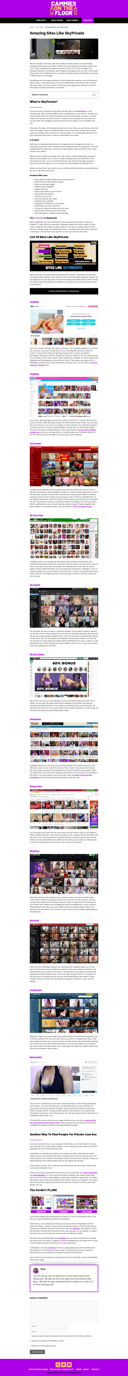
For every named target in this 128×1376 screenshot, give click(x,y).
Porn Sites (40, 20)
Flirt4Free (34, 851)
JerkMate (34, 302)
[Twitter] (63, 1364)
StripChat (34, 920)
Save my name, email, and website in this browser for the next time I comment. (62, 1336)
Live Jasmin (35, 443)
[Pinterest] (69, 1364)
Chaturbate (35, 719)
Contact (95, 1369)
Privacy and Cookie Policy (62, 1369)
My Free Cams (36, 515)
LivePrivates (36, 990)
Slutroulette (36, 1057)
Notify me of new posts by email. (43, 1346)
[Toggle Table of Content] (93, 94)
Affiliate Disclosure (38, 1369)
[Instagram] (58, 1364)
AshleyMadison (39, 1175)
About (86, 1369)
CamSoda (34, 374)
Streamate (35, 585)
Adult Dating (57, 20)
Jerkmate (76, 1228)
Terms (78, 1369)
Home (32, 27)
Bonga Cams (36, 786)
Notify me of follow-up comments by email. (47, 1341)
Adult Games (72, 20)
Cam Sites (87, 20)
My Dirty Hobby (37, 654)
